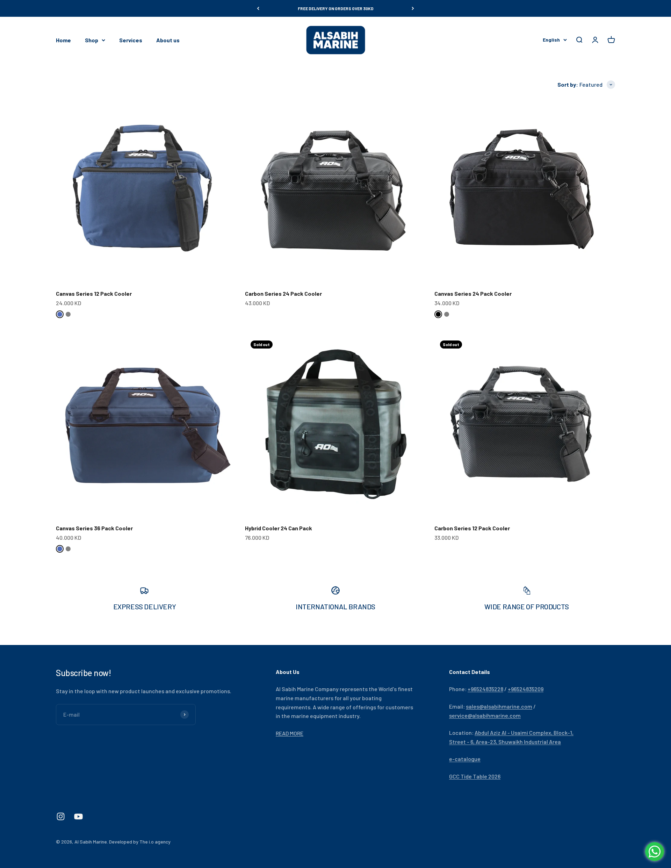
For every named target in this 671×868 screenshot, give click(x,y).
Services (130, 40)
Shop (91, 40)
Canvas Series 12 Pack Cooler (94, 293)
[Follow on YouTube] (78, 816)
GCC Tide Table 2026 (474, 776)
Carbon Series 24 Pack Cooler (283, 293)
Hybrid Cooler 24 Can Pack (278, 528)
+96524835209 (525, 689)
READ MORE (289, 733)
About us (168, 40)
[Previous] (258, 8)
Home (63, 40)
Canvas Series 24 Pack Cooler (473, 293)
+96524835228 (485, 689)
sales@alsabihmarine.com (499, 706)
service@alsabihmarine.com (485, 715)
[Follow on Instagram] (60, 816)
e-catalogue (465, 758)
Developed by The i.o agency (140, 842)
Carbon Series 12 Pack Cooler (472, 528)
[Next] (413, 8)
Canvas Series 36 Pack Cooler (94, 528)
